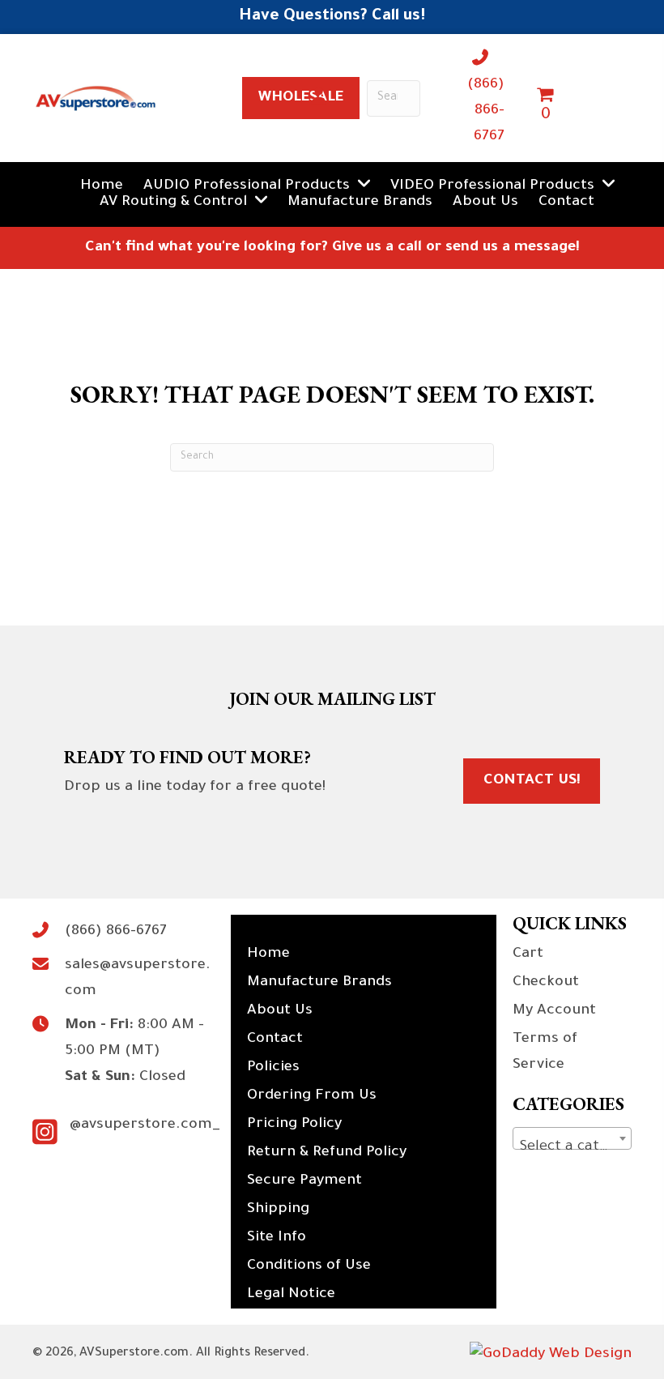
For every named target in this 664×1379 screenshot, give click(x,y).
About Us (280, 1011)
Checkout (546, 983)
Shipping (278, 1210)
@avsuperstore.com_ (145, 1125)
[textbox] (572, 1147)
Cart (528, 954)
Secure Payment (304, 1181)
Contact (275, 1039)
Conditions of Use (309, 1266)
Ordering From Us (312, 1096)
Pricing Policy (294, 1124)
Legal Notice (291, 1295)
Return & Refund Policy (326, 1153)
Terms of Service (545, 1052)
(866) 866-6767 (485, 111)
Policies (273, 1068)
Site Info (276, 1238)
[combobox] (572, 1138)
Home (268, 954)
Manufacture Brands (319, 983)
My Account (554, 1011)
